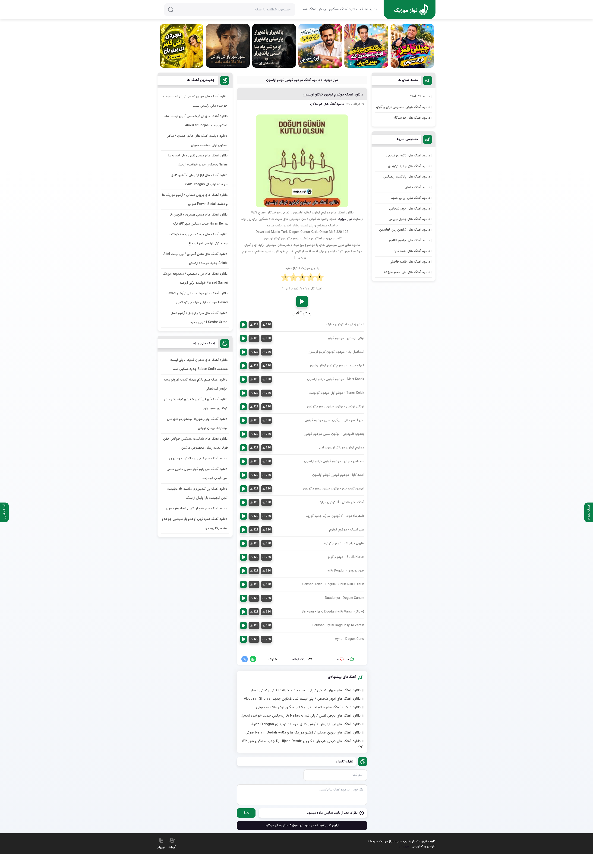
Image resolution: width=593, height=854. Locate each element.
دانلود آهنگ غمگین (343, 9)
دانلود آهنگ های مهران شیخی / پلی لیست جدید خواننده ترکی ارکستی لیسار (306, 690)
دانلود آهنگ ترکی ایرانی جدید (410, 198)
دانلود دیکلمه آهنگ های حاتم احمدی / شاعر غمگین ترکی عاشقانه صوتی (308, 707)
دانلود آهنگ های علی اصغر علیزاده (407, 272)
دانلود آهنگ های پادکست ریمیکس (406, 176)
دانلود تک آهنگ (419, 96)
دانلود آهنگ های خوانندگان (327, 104)
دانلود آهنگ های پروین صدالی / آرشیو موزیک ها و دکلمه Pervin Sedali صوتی (303, 732)
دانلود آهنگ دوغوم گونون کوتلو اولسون (333, 94)
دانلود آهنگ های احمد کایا (412, 251)
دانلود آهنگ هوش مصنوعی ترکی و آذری (403, 107)
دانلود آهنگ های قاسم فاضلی (410, 261)
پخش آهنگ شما (314, 9)
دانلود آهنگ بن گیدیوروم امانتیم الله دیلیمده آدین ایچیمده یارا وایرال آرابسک (197, 493)
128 (255, 324)
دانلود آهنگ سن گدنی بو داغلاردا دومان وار (198, 458)
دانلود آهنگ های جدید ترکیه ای (409, 166)
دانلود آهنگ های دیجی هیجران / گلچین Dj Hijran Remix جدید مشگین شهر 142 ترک (302, 744)
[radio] (319, 277)
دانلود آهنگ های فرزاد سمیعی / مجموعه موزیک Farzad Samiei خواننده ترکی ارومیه (195, 278)
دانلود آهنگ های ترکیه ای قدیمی (408, 155)
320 (268, 324)
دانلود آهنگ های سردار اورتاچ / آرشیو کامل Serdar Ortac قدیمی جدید (198, 318)
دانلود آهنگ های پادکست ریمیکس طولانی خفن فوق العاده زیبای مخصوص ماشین (195, 443)
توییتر (161, 847)
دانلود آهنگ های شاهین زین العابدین (404, 229)
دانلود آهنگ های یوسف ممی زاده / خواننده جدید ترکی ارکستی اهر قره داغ (198, 239)
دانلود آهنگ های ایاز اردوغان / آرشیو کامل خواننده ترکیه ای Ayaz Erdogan (306, 724)
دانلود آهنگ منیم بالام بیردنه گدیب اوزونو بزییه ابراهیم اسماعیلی (195, 384)
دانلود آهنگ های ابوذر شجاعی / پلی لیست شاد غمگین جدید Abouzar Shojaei (302, 699)
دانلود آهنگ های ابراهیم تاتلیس (409, 240)
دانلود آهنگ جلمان (417, 187)
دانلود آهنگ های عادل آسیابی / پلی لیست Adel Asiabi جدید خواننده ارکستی (195, 259)
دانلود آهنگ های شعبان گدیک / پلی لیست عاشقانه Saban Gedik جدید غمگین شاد (199, 364)
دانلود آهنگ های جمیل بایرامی (409, 219)
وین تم (404, 846)
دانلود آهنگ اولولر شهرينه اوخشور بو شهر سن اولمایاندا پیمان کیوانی (197, 424)
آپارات (172, 847)
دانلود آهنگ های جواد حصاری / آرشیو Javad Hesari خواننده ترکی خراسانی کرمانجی (197, 298)
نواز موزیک (330, 80)
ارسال (246, 812)
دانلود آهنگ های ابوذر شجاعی (409, 208)
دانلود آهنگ (368, 9)
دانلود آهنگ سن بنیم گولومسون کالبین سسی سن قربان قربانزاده (197, 474)
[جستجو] (170, 9)
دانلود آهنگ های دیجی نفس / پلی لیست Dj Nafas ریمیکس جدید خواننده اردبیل (301, 715)
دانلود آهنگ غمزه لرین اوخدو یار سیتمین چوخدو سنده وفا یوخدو (194, 523)
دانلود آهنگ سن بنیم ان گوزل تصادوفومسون (196, 508)
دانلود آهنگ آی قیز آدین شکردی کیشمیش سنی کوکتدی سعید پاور (195, 404)
